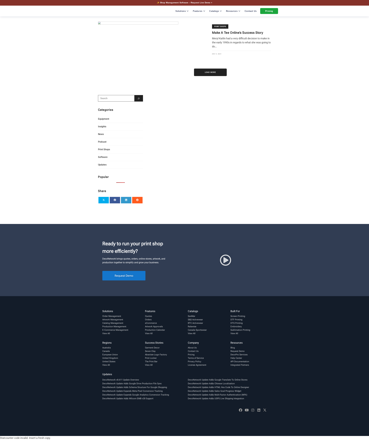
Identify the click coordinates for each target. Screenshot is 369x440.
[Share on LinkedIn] (126, 200)
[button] (225, 260)
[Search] (138, 98)
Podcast (102, 141)
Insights (102, 126)
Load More (210, 72)
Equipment (103, 119)
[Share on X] (103, 200)
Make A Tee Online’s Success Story (237, 32)
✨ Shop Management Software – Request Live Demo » (184, 2)
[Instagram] (252, 410)
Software (103, 157)
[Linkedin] (258, 410)
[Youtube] (246, 410)
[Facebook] (240, 410)
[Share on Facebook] (115, 200)
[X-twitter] (265, 410)
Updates (102, 164)
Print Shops (220, 26)
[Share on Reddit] (137, 200)
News (101, 134)
